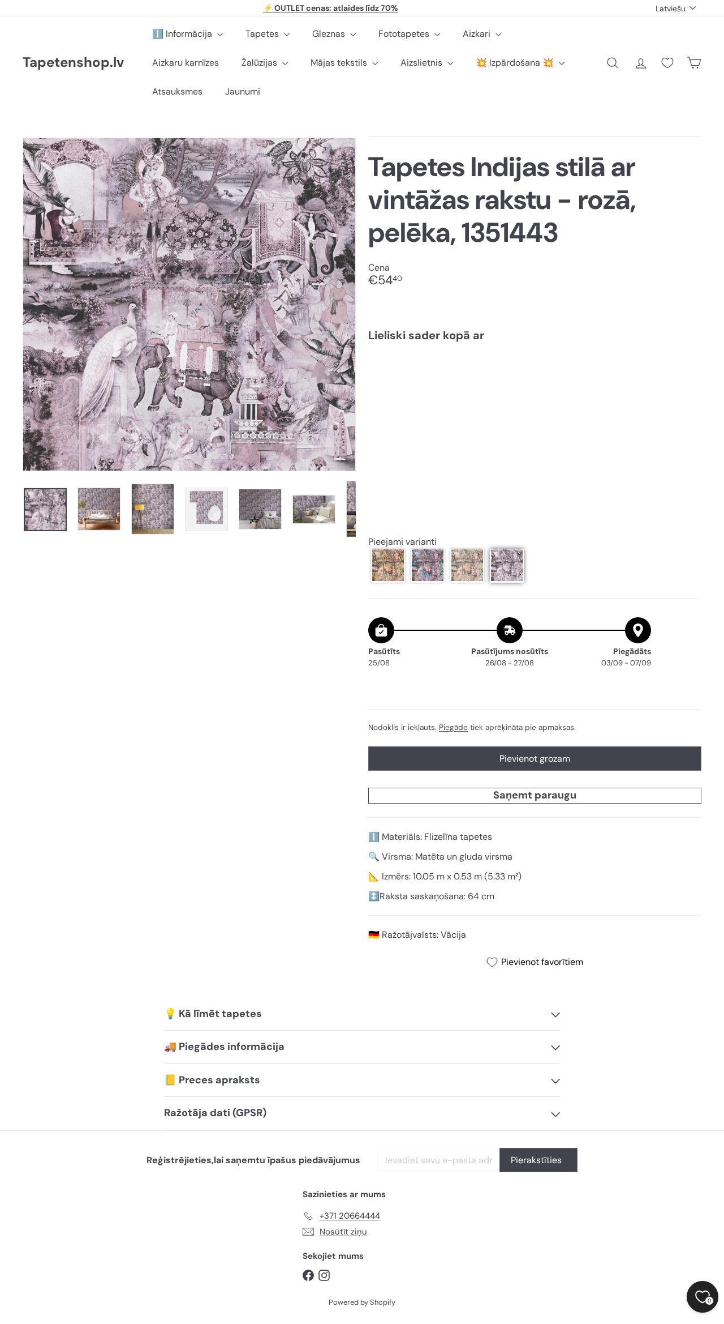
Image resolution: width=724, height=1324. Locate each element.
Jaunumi (242, 91)
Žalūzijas (260, 63)
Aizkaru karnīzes (185, 63)
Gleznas (329, 34)
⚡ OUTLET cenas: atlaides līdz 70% (330, 8)
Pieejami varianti (402, 541)
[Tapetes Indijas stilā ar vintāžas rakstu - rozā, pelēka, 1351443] (535, 391)
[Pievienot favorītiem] (686, 374)
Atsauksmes (177, 91)
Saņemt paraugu (534, 795)
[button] (388, 565)
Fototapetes (405, 34)
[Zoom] (189, 304)
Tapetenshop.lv (73, 62)
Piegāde (453, 727)
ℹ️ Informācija (183, 34)
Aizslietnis (422, 63)
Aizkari (478, 34)
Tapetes (263, 34)
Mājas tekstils (340, 63)
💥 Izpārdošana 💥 (516, 63)
